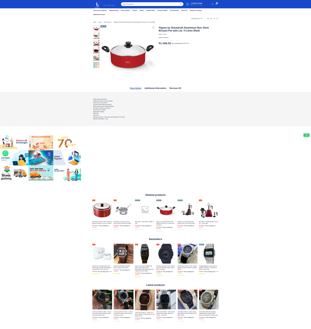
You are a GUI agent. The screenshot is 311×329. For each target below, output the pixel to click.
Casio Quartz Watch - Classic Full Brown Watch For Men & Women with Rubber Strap (145, 314)
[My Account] (212, 4)
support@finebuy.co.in (196, 18)
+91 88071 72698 (196, 3)
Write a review (162, 34)
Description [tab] (135, 88)
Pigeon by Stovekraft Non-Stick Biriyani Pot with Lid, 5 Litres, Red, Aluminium (165, 223)
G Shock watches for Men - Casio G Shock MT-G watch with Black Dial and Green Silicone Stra (101, 313)
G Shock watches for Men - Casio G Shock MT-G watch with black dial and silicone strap (123, 313)
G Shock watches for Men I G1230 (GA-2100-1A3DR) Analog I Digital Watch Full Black (165, 267)
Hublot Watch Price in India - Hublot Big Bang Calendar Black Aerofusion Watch (187, 267)
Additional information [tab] (155, 88)
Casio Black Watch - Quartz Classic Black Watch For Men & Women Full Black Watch (187, 313)
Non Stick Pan (107, 22)
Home (94, 22)
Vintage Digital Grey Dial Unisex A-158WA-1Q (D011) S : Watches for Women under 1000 (208, 267)
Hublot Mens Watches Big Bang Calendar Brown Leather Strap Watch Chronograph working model (208, 313)
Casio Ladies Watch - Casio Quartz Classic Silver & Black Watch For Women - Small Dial (165, 313)
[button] (153, 27)
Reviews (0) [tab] (175, 88)
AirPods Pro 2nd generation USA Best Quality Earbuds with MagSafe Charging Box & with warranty (101, 267)
